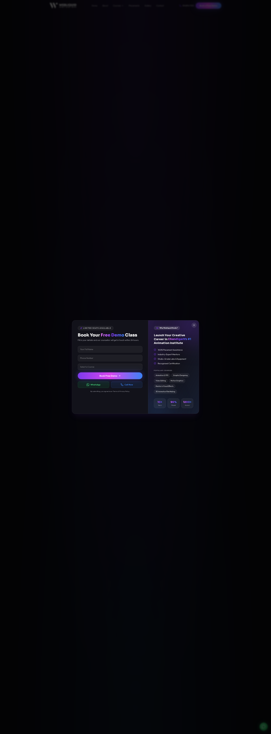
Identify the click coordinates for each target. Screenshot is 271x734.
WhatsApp (95, 384)
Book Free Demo (108, 375)
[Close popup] (194, 325)
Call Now (128, 384)
